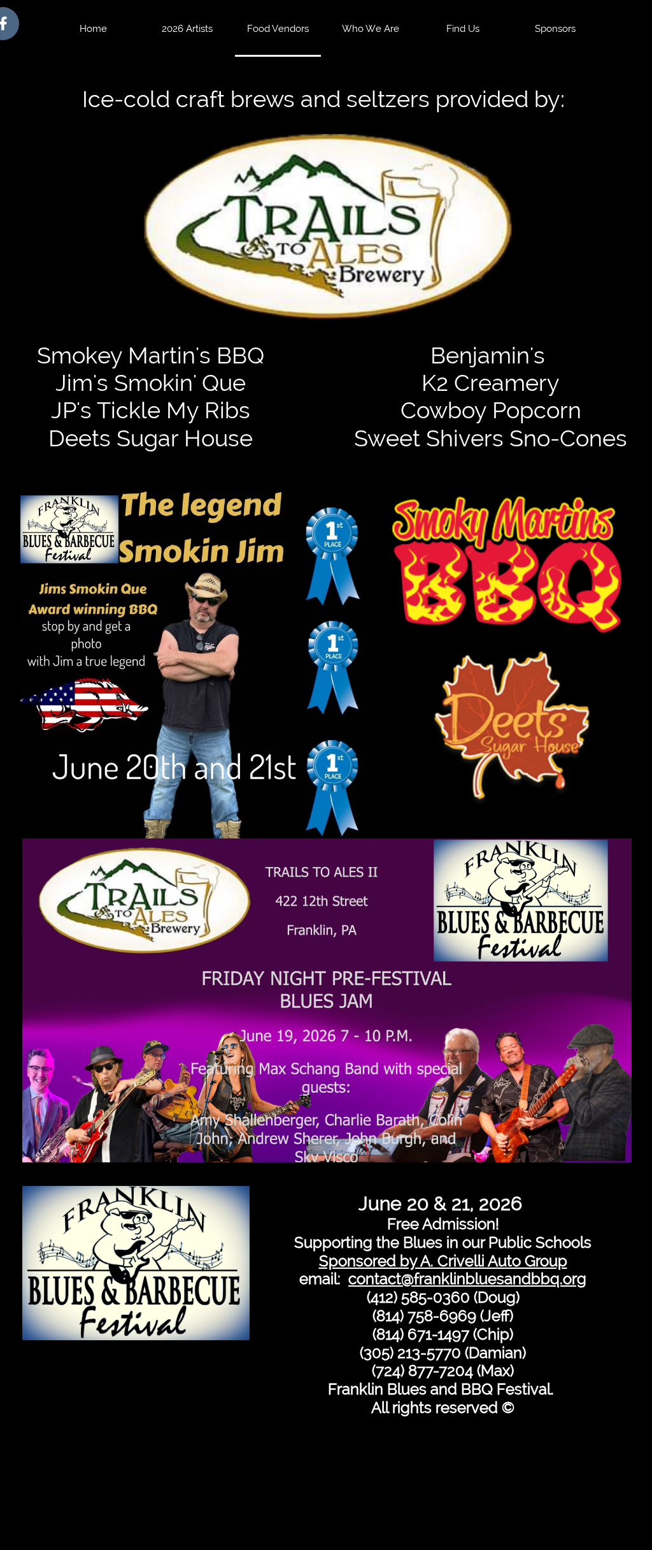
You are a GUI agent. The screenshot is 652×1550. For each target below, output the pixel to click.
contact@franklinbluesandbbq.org (467, 1278)
